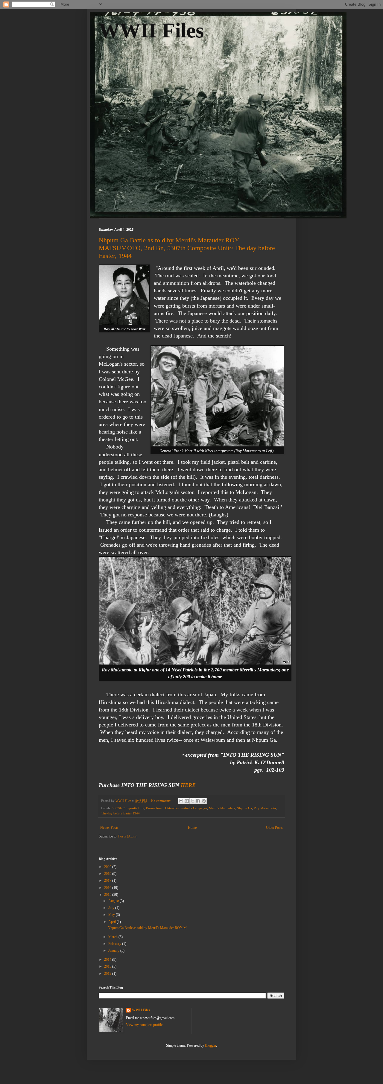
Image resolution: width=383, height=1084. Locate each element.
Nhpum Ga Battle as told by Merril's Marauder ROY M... (148, 928)
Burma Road (154, 808)
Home (192, 827)
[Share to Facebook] (198, 801)
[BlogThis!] (187, 801)
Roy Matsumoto (265, 808)
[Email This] (181, 801)
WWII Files (151, 30)
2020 (108, 867)
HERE (188, 785)
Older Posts (274, 827)
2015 (108, 895)
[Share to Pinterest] (204, 801)
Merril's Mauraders (222, 808)
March (113, 937)
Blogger (210, 1045)
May (112, 915)
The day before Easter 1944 (120, 813)
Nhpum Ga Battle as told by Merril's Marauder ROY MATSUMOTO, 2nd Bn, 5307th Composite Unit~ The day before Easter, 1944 (187, 247)
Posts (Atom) (127, 836)
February (115, 944)
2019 (108, 874)
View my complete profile (144, 1025)
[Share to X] (192, 801)
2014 (108, 959)
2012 (108, 974)
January (114, 950)
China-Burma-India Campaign (186, 808)
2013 (108, 966)
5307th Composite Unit (128, 808)
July (111, 908)
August (114, 901)
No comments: (161, 800)
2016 (108, 888)
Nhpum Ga (244, 808)
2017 (108, 880)
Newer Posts (109, 827)
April (112, 922)
